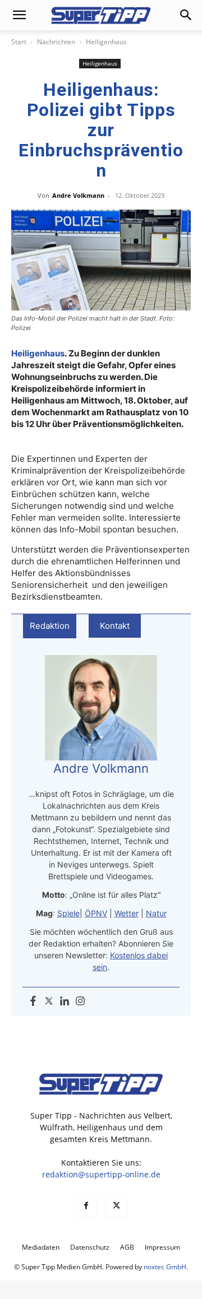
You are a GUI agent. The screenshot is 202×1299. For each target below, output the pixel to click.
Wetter (126, 913)
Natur (156, 913)
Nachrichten (56, 42)
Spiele (68, 913)
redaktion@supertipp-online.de (101, 1174)
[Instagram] (80, 1001)
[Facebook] (33, 1001)
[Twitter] (49, 1001)
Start (18, 42)
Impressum (162, 1247)
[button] (19, 15)
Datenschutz (89, 1247)
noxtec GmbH (165, 1267)
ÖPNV (96, 913)
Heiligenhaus (106, 42)
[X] (116, 1206)
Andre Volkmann (78, 195)
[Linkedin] (64, 1001)
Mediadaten (40, 1247)
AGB (127, 1247)
